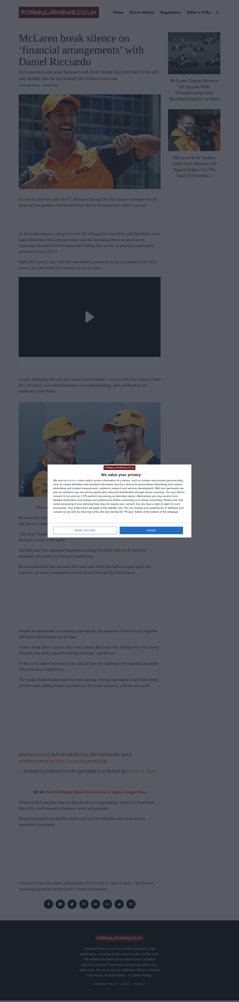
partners (73, 480)
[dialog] (119, 501)
